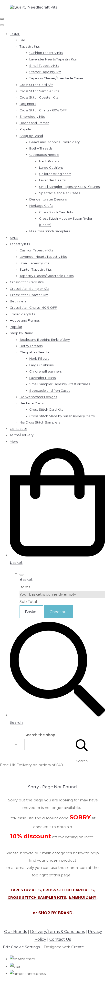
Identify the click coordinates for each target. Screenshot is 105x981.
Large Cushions (51, 167)
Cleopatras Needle (44, 155)
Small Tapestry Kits (44, 65)
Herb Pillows (49, 161)
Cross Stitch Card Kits (36, 85)
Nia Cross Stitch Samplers (49, 231)
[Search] (82, 744)
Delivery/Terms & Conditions (57, 931)
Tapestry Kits (30, 46)
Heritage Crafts (41, 206)
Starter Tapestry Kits (45, 72)
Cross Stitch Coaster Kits (39, 97)
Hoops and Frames (34, 123)
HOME (15, 34)
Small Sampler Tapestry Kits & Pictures (69, 187)
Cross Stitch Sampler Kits (39, 91)
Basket (31, 611)
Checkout (59, 611)
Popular (26, 129)
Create (77, 947)
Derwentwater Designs (48, 199)
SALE (24, 40)
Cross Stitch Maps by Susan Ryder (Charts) (62, 416)
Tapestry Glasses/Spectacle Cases (56, 78)
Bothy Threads (40, 148)
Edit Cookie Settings (21, 947)
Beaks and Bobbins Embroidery (54, 142)
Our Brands (15, 931)
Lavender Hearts (52, 180)
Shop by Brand (31, 136)
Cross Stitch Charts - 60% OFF (43, 110)
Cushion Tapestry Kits (46, 53)
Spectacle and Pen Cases (59, 193)
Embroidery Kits (32, 116)
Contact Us (18, 429)
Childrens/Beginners (55, 174)
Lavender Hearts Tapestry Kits (52, 59)
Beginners (28, 104)
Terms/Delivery (21, 435)
